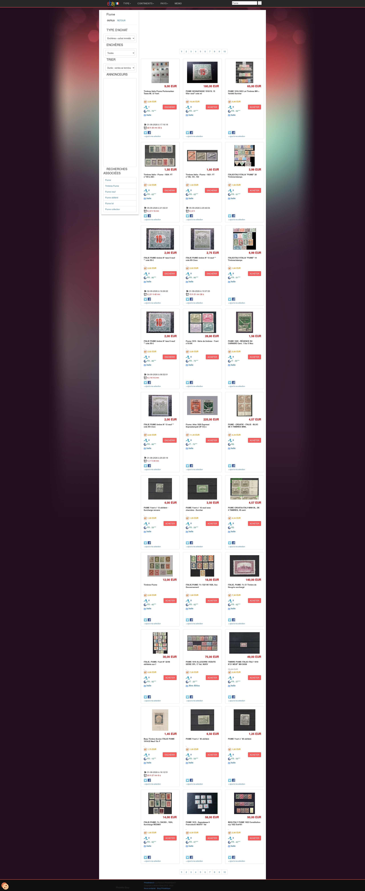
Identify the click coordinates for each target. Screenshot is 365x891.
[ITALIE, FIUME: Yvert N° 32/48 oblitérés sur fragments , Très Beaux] (160, 643)
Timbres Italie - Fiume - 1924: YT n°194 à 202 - (158, 175)
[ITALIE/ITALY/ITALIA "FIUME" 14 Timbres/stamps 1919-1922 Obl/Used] (244, 238)
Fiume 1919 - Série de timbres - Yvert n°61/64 (202, 342)
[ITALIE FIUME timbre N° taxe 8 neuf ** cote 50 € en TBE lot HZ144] (160, 238)
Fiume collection (112, 209)
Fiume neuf (110, 191)
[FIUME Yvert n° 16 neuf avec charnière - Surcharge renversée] (202, 488)
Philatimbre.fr (149, 882)
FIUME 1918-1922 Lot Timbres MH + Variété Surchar (243, 92)
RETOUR (121, 20)
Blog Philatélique (163, 888)
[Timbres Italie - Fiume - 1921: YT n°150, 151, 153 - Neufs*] (202, 155)
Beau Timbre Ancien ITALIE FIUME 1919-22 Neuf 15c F (159, 739)
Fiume (108, 180)
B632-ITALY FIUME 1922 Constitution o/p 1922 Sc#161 (244, 823)
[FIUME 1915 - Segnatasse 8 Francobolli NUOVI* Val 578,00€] (202, 803)
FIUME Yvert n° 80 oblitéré (239, 738)
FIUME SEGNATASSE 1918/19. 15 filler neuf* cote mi (200, 92)
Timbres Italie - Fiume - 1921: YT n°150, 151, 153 (200, 175)
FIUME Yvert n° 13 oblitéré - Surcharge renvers (156, 508)
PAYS (163, 3)
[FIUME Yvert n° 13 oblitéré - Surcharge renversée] (160, 488)
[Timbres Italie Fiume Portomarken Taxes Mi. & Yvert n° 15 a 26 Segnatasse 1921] (160, 72)
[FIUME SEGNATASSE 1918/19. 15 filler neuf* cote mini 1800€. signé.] (202, 72)
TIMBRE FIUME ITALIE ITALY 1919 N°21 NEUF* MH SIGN (243, 662)
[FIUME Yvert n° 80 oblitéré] (244, 720)
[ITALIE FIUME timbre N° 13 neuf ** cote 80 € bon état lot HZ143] (202, 238)
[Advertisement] (120, 122)
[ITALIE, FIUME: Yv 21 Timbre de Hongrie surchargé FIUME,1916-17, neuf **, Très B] (244, 565)
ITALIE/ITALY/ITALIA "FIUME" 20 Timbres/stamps (242, 175)
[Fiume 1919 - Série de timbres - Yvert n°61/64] (202, 322)
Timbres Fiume (112, 185)
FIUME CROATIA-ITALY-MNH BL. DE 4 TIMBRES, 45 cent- (243, 508)
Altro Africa (194, 685)
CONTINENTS (145, 3)
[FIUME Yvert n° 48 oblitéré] (202, 720)
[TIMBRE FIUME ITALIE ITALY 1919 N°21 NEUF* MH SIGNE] (244, 643)
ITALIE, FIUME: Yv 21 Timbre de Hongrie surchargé (242, 585)
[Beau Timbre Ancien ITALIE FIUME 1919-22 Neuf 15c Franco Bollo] (160, 720)
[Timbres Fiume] (160, 566)
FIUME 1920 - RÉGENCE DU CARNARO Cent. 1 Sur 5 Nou (240, 342)
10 (224, 51)
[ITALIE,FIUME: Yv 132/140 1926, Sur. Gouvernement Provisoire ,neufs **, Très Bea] (202, 565)
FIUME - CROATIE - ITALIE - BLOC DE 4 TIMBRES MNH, (243, 425)
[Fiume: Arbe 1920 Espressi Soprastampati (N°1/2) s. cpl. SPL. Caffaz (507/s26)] (202, 405)
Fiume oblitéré (111, 197)
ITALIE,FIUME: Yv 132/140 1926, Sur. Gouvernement (202, 585)
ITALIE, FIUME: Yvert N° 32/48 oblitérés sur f (157, 662)
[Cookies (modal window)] (5, 886)
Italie (149, 114)
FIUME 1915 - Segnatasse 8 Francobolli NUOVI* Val (198, 823)
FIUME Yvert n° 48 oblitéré (197, 738)
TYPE (126, 3)
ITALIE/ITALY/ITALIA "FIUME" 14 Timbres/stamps (242, 258)
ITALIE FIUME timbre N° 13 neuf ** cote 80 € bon (201, 258)
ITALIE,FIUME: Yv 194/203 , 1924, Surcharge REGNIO (158, 823)
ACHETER (212, 107)
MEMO (178, 3)
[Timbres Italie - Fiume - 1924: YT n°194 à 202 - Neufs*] (160, 156)
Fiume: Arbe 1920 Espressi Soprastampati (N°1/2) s (197, 425)
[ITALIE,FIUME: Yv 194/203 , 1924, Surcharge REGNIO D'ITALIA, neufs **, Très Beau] (160, 803)
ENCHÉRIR (170, 107)
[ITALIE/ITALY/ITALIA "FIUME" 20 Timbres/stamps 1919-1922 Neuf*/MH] (244, 155)
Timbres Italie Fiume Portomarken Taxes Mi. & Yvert (159, 92)
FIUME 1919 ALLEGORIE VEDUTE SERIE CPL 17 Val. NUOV (201, 662)
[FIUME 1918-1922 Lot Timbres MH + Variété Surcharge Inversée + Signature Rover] (244, 72)
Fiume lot (109, 203)
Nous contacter (150, 888)
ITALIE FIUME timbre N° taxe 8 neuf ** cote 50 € (159, 258)
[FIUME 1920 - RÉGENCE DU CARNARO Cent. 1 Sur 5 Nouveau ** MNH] (245, 322)
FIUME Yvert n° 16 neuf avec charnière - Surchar (198, 508)
